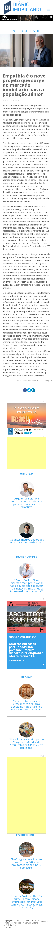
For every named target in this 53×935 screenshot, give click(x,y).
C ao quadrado (10, 926)
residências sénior (36, 380)
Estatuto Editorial (35, 921)
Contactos (44, 921)
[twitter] (29, 390)
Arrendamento (22, 636)
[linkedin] (33, 390)
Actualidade (22, 380)
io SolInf (7, 925)
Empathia (49, 380)
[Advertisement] (26, 453)
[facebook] (25, 390)
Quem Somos (28, 921)
